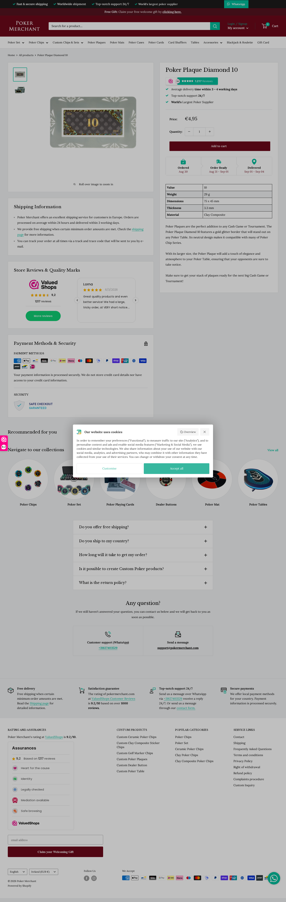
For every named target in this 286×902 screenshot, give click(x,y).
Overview (190, 432)
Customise (109, 468)
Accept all (176, 468)
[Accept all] (205, 432)
